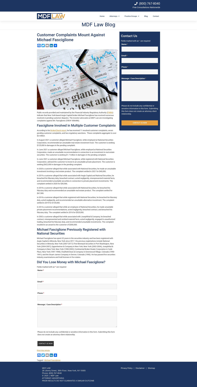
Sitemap (151, 368)
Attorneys (113, 16)
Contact (156, 16)
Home (102, 16)
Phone (40, 293)
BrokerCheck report (58, 130)
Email (40, 282)
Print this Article (43, 351)
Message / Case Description (49, 305)
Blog (146, 16)
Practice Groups (131, 16)
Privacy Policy (126, 368)
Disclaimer (140, 368)
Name (40, 270)
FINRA (110, 113)
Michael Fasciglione (52, 360)
